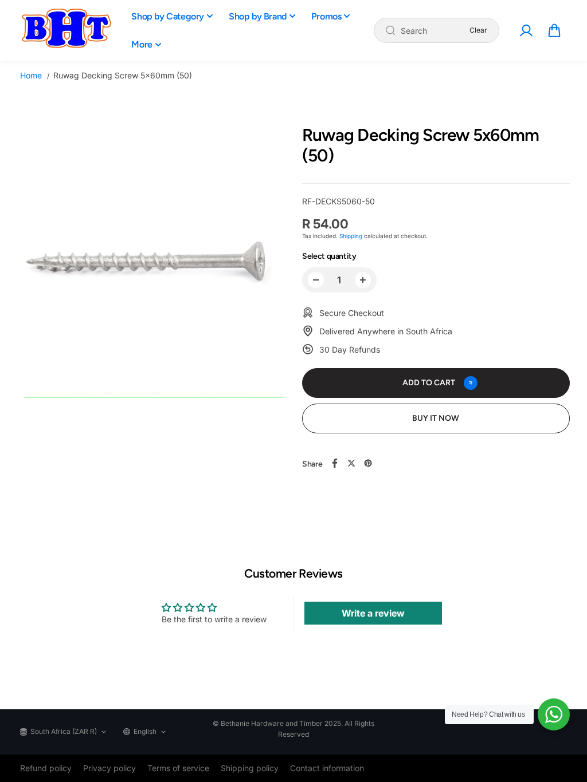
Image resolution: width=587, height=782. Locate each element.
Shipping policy (250, 768)
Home (31, 75)
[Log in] (526, 30)
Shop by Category (167, 16)
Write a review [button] (373, 613)
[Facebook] (335, 463)
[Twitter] (351, 463)
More (141, 44)
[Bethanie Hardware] (66, 30)
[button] (554, 30)
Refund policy (46, 768)
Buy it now (435, 418)
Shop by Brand (258, 16)
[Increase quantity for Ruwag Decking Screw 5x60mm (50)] (363, 280)
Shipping (350, 235)
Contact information (327, 768)
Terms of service (178, 768)
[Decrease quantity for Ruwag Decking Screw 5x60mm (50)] (316, 280)
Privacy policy (109, 768)
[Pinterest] (368, 463)
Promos (326, 16)
